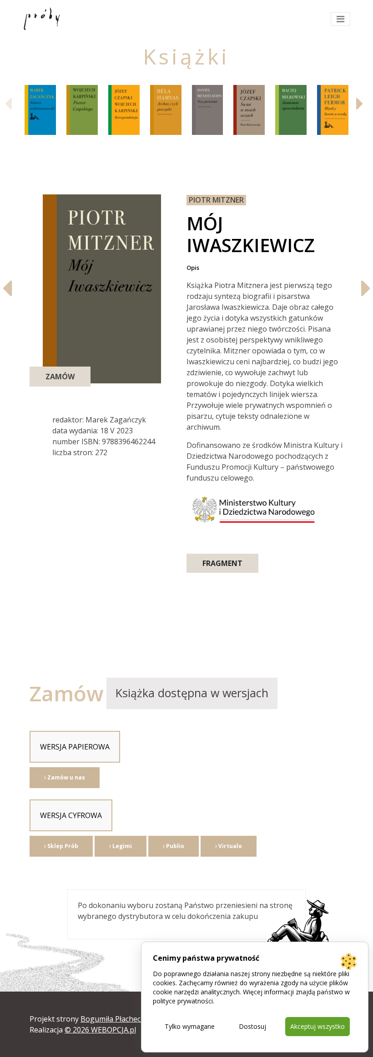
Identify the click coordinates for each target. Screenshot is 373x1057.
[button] (362, 104)
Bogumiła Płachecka (115, 1019)
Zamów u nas (65, 777)
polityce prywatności (183, 1001)
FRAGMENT (222, 563)
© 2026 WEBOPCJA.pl (100, 1030)
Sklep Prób (62, 846)
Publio (174, 846)
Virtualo (229, 846)
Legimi (121, 846)
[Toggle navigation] (340, 19)
